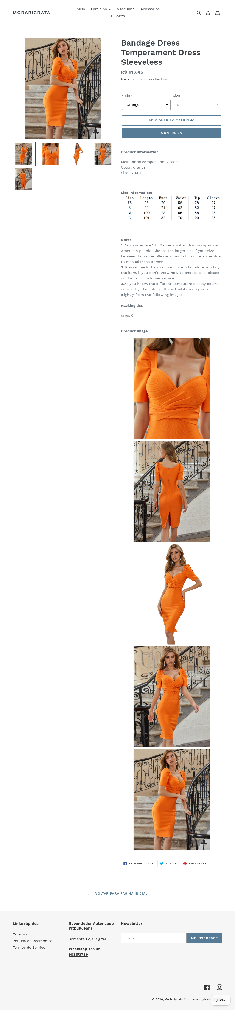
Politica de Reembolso (33, 941)
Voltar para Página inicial (121, 893)
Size (176, 96)
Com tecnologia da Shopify (203, 999)
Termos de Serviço (29, 947)
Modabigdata (31, 12)
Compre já (171, 132)
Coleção (20, 934)
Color (127, 96)
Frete (125, 79)
